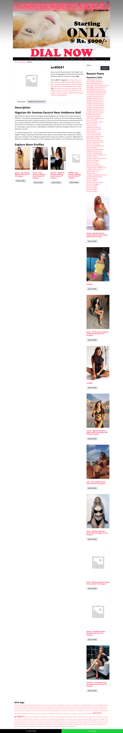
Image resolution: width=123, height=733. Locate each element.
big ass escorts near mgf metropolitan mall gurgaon (26, 705)
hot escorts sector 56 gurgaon (101, 716)
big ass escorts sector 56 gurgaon (96, 705)
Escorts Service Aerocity (95, 140)
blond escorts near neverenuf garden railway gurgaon (48, 708)
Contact (88, 59)
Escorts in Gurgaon (93, 160)
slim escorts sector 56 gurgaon (81, 722)
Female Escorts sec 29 (94, 151)
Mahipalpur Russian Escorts (96, 87)
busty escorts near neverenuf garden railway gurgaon (42, 713)
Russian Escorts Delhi (94, 129)
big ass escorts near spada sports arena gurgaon (76, 705)
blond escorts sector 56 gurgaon (91, 708)
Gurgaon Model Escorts (95, 177)
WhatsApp (92, 731)
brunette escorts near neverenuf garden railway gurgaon (45, 710)
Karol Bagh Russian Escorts (96, 89)
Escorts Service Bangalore (95, 146)
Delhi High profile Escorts (95, 118)
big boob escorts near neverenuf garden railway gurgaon (48, 707)
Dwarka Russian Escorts (95, 84)
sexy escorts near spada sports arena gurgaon (71, 721)
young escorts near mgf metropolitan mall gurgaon (91, 724)
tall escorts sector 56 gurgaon (71, 724)
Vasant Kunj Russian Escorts (96, 91)
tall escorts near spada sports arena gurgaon (53, 724)
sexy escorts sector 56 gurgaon (90, 721)
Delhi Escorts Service (94, 127)
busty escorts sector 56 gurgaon (85, 713)
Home (31, 59)
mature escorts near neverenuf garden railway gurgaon (52, 719)
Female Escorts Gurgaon (95, 166)
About (37, 59)
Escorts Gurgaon (77, 84)
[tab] (21, 102)
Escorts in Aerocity (47, 59)
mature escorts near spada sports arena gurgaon (77, 719)
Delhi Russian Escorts (94, 80)
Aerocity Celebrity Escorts (95, 142)
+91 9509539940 (30, 731)
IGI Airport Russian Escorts (96, 95)
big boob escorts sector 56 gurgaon (95, 707)
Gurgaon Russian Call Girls (96, 105)
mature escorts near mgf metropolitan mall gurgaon (26, 719)
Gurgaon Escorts (92, 157)
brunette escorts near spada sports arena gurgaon (71, 710)
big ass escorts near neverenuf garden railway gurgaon (52, 705)
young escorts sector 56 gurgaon (67, 726)
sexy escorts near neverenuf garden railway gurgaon (47, 721)
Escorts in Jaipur (92, 179)
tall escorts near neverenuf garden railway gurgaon (31, 724)
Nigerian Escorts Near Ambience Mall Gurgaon (66, 86)
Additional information (36, 102)
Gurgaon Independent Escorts (97, 175)
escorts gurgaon (62, 93)
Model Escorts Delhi (93, 138)
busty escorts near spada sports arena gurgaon (66, 713)
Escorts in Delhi (61, 59)
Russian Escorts (92, 126)
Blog (94, 59)
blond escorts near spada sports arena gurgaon (72, 708)
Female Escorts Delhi (94, 116)
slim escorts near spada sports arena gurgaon (63, 722)
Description (21, 102)
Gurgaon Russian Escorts (95, 96)
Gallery (73, 59)
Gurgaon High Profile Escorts (96, 155)
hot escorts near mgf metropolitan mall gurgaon (36, 716)
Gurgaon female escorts (95, 153)
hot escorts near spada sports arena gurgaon (83, 716)
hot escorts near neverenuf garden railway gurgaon (60, 716)
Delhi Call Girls (91, 131)
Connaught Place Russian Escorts (98, 85)
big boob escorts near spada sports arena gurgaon (75, 707)
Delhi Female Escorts (94, 115)
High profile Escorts (93, 171)
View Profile (20, 181)
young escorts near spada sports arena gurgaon (48, 726)
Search (89, 65)
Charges (80, 59)
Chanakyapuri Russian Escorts (97, 93)
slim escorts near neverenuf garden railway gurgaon (39, 722)
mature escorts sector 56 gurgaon (97, 719)
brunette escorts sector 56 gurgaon (91, 710)
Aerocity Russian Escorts (95, 82)
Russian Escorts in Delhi (95, 122)
